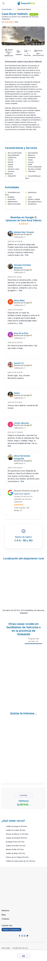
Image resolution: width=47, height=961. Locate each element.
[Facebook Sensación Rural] (19, 935)
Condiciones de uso (20, 948)
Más (27, 255)
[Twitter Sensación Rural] (27, 935)
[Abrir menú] (3, 3)
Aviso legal (6, 948)
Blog (3, 915)
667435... (25, 804)
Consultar (23, 795)
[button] (9, 22)
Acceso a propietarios (11, 930)
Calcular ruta (7, 925)
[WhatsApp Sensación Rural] (25, 935)
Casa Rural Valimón (22, 494)
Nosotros (5, 910)
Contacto (5, 919)
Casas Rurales (7, 9)
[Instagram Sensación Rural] (22, 935)
